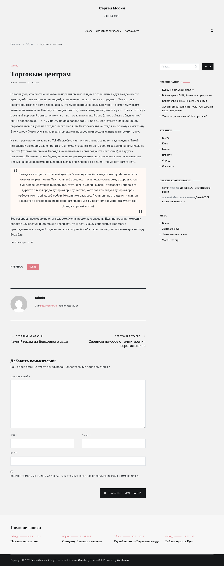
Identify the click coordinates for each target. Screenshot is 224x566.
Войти (165, 223)
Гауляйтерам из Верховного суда (39, 339)
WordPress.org (170, 240)
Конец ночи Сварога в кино (178, 89)
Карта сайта (132, 31)
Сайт (13, 453)
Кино (165, 143)
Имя (13, 435)
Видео (166, 138)
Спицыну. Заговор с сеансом (82, 541)
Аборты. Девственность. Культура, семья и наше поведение (187, 108)
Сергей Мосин (112, 8)
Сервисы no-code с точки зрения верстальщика (117, 341)
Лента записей (171, 228)
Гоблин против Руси (179, 541)
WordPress (123, 560)
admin (14, 82)
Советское (168, 166)
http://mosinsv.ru (48, 306)
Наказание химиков (24, 541)
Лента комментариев (174, 234)
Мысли (166, 149)
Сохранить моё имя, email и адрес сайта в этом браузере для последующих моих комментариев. (74, 476)
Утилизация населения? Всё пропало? (184, 116)
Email (86, 435)
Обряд (14, 66)
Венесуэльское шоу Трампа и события (184, 100)
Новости (167, 155)
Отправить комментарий (122, 493)
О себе (89, 31)
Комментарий (20, 376)
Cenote (82, 560)
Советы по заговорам (108, 31)
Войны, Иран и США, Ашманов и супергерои (187, 95)
